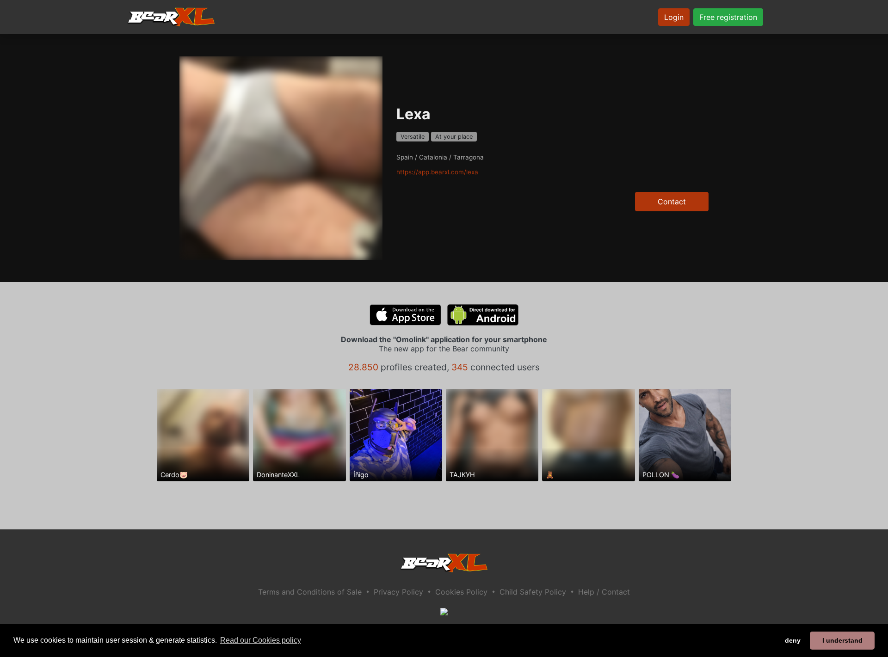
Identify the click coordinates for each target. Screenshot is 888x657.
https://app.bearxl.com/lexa (437, 172)
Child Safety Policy (533, 591)
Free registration (728, 17)
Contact (672, 201)
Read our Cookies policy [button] (260, 640)
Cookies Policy (461, 591)
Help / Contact (604, 591)
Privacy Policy (398, 591)
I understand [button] (842, 640)
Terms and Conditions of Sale (310, 591)
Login (674, 17)
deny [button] (793, 640)
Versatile (413, 136)
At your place (454, 136)
